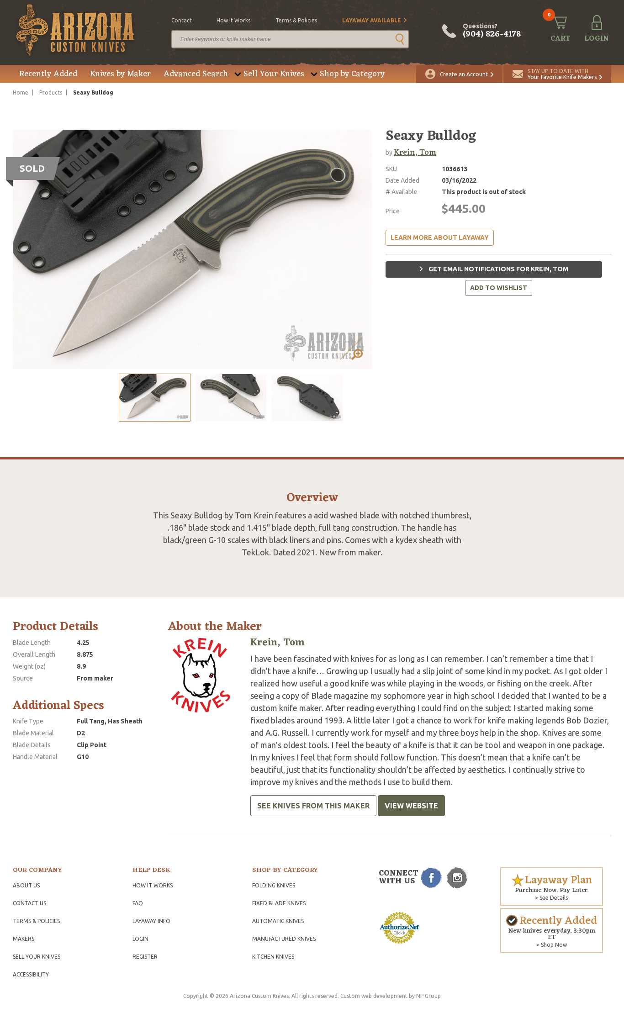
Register (145, 957)
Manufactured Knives (284, 939)
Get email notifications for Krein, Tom (497, 269)
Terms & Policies (36, 921)
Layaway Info (151, 921)
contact (181, 20)
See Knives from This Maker (313, 806)
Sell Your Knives (273, 74)
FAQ (137, 903)
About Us (26, 885)
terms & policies (296, 20)
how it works (233, 20)
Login (140, 939)
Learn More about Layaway (440, 237)
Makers (23, 939)
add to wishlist (498, 287)
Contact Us (29, 903)
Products (50, 92)
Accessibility (31, 974)
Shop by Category (352, 74)
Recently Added (48, 74)
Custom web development (373, 996)
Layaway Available (371, 20)
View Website (411, 806)
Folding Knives (273, 885)
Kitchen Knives (273, 957)
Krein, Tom (415, 152)
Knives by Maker (120, 74)
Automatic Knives (278, 921)
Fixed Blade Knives (279, 903)
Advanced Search (196, 74)
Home (20, 92)
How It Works (152, 885)
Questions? (492, 31)
